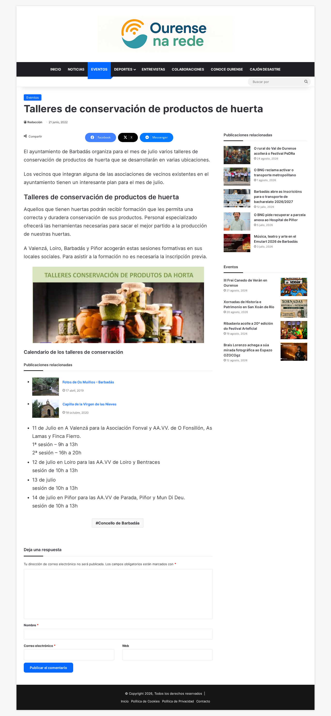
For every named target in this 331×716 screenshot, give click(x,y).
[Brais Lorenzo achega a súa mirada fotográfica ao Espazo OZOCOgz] (294, 352)
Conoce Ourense (227, 69)
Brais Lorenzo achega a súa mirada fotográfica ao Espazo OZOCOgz (248, 350)
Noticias (76, 69)
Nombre (31, 625)
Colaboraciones (188, 69)
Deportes (123, 69)
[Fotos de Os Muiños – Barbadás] (45, 387)
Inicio (55, 69)
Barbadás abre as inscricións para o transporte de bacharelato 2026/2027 (278, 196)
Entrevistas (153, 69)
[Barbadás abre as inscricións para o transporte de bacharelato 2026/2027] (237, 198)
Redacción (34, 122)
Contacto (203, 701)
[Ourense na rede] (165, 34)
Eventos (99, 69)
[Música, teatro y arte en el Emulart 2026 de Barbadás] (237, 243)
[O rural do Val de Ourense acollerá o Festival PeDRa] (237, 155)
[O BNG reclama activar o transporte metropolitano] (237, 177)
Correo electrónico (39, 646)
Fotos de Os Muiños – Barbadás (88, 382)
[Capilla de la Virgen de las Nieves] (45, 409)
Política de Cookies (145, 701)
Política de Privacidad (178, 701)
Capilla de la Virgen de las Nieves (90, 404)
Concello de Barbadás (119, 523)
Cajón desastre (265, 69)
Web (125, 646)
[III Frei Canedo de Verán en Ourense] (294, 287)
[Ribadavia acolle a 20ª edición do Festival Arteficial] (294, 330)
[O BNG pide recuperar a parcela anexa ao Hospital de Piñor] (237, 221)
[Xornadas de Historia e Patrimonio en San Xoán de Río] (294, 308)
